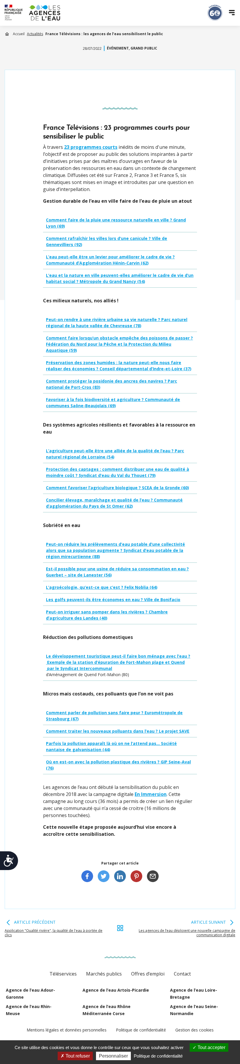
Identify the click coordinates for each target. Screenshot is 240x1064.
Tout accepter (210, 1047)
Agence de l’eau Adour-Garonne (30, 993)
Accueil (19, 34)
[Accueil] (32, 13)
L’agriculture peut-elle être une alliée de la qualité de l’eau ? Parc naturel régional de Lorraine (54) (115, 454)
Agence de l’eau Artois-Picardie (116, 990)
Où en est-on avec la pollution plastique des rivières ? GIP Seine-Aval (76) (118, 765)
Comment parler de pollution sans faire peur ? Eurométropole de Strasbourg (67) (114, 716)
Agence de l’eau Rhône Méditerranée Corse (107, 1010)
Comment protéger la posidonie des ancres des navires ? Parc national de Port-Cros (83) (111, 384)
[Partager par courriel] (153, 876)
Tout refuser (77, 1055)
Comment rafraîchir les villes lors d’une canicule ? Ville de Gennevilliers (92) (106, 241)
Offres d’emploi (147, 974)
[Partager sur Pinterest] (136, 876)
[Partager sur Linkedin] (120, 876)
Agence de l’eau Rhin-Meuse (29, 1010)
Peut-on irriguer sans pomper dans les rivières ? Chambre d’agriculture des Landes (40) (107, 615)
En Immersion (151, 794)
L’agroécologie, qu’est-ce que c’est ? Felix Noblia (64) (101, 587)
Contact (182, 974)
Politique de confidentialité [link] (158, 1055)
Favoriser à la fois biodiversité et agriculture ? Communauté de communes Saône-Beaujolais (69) (113, 402)
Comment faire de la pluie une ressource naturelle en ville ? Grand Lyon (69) (116, 223)
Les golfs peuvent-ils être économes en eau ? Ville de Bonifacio (113, 599)
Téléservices (63, 974)
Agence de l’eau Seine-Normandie (194, 1010)
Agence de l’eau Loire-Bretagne (193, 993)
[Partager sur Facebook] (87, 876)
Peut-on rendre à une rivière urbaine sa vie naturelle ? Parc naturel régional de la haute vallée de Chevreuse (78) (116, 322)
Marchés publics (104, 974)
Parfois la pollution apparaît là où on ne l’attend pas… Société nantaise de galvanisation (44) (111, 746)
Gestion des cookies (194, 1030)
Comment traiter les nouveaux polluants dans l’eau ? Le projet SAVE (117, 731)
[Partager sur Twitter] (103, 876)
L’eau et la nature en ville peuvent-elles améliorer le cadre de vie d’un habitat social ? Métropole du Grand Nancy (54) (119, 278)
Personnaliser (113, 1055)
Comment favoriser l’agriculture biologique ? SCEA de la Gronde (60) (117, 487)
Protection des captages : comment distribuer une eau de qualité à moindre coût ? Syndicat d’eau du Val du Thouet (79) (117, 472)
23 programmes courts (90, 147)
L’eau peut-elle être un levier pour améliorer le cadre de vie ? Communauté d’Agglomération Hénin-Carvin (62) (110, 260)
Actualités (35, 33)
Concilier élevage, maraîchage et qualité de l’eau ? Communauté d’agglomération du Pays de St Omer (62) (114, 503)
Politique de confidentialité (141, 1030)
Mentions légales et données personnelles (67, 1030)
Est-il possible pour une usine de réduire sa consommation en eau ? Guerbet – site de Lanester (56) (117, 572)
